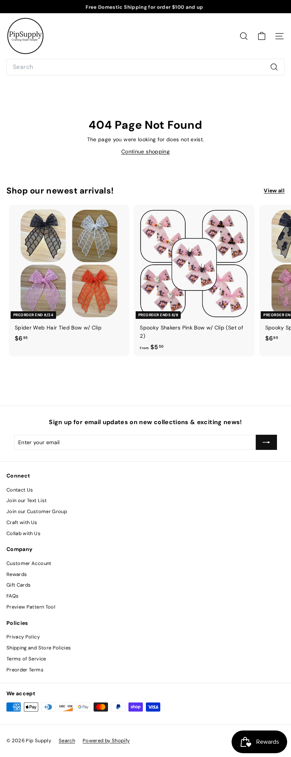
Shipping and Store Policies (38, 648)
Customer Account (29, 563)
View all (274, 190)
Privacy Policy (23, 637)
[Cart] (262, 36)
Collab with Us (23, 533)
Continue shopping (145, 151)
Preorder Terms (25, 669)
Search (67, 740)
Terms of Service (26, 659)
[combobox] (145, 67)
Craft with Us (22, 522)
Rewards (16, 574)
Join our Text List (26, 500)
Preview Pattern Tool (30, 607)
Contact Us (19, 490)
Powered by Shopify (106, 740)
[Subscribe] (266, 442)
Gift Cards (18, 585)
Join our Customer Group (36, 511)
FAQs (12, 596)
